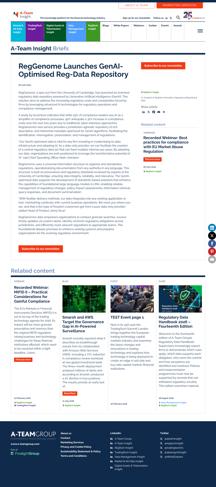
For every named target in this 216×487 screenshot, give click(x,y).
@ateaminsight (173, 438)
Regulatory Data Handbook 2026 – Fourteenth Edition (176, 322)
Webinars (138, 25)
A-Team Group (123, 438)
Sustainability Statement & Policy (81, 451)
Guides (153, 25)
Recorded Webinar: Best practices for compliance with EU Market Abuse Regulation (166, 144)
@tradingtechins (173, 447)
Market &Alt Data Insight (18, 29)
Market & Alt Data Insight (129, 461)
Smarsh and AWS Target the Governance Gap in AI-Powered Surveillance (83, 324)
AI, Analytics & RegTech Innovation (157, 98)
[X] (212, 236)
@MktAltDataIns (173, 456)
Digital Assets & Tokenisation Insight (55, 29)
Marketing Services (179, 5)
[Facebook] (212, 244)
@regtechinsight (173, 443)
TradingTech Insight (35, 27)
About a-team (136, 5)
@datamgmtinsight (175, 452)
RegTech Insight (93, 27)
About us (66, 433)
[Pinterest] (212, 251)
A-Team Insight (123, 443)
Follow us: (158, 18)
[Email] (212, 259)
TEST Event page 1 (127, 317)
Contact (65, 437)
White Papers (121, 25)
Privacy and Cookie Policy (76, 446)
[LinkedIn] (212, 228)
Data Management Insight (75, 29)
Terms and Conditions (74, 455)
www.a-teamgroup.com (25, 443)
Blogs (105, 25)
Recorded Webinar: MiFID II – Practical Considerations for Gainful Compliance (32, 294)
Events (165, 25)
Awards (177, 25)
